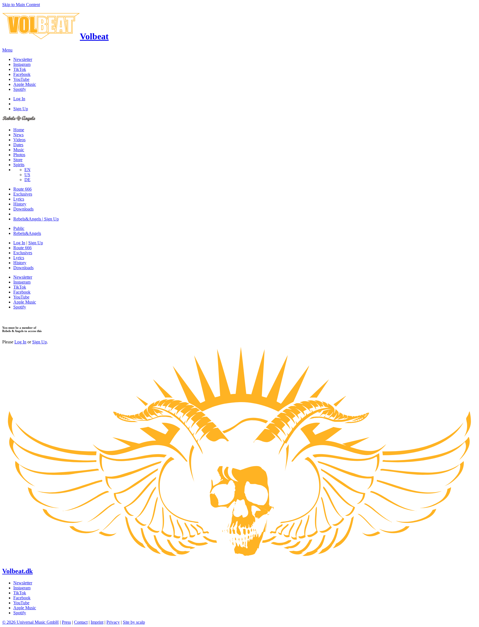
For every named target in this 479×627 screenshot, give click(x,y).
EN (27, 169)
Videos (19, 139)
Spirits (18, 164)
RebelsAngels (27, 233)
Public (18, 228)
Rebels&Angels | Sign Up (36, 219)
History (19, 204)
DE (27, 179)
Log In (19, 98)
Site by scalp (134, 622)
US (27, 174)
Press (66, 622)
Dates (18, 144)
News (18, 134)
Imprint (97, 622)
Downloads (23, 209)
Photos (19, 154)
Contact (81, 622)
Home (18, 129)
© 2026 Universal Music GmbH (30, 622)
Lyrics (18, 199)
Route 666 (22, 189)
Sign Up (20, 108)
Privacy (113, 622)
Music (18, 149)
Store (17, 159)
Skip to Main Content (21, 4)
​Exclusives (22, 194)
